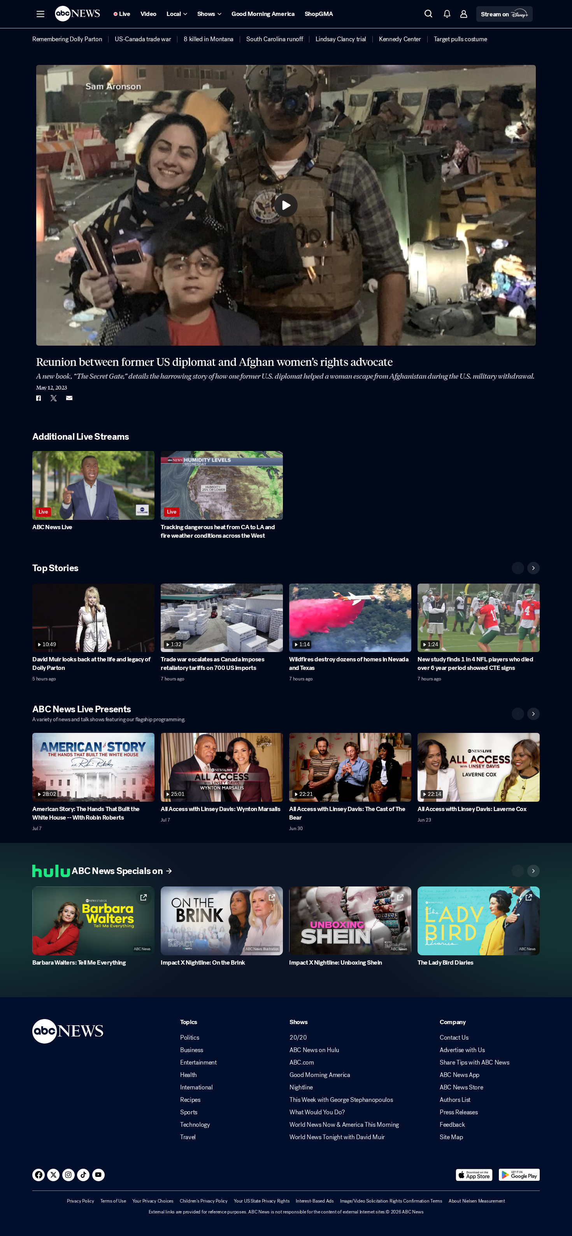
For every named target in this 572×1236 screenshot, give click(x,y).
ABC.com (302, 1062)
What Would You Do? (317, 1112)
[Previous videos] (518, 568)
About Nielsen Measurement (477, 1201)
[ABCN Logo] (77, 14)
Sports (188, 1112)
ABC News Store (461, 1087)
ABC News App (459, 1075)
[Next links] (533, 871)
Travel (188, 1137)
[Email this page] (69, 398)
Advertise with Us (462, 1050)
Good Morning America (320, 1075)
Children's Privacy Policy (204, 1201)
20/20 (298, 1038)
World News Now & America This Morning (344, 1125)
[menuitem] (67, 39)
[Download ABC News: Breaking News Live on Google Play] (519, 1175)
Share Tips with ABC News (474, 1062)
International (196, 1087)
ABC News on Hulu (314, 1050)
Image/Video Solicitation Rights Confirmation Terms (391, 1201)
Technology (195, 1125)
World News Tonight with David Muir (337, 1137)
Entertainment (198, 1062)
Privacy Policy (80, 1201)
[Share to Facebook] (38, 398)
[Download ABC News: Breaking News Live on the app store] (474, 1175)
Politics (189, 1038)
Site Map (451, 1137)
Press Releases (459, 1112)
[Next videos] (533, 568)
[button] (40, 14)
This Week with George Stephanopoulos (341, 1100)
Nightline (301, 1087)
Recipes (190, 1100)
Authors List (455, 1100)
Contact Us (454, 1038)
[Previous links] (518, 871)
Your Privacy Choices (153, 1201)
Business (191, 1050)
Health (188, 1075)
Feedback (452, 1125)
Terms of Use (113, 1201)
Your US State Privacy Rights (262, 1201)
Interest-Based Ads (315, 1201)
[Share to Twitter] (53, 398)
